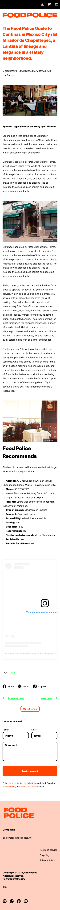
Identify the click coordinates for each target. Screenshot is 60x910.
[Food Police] (30, 15)
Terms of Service (29, 786)
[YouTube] (25, 901)
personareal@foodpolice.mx (17, 837)
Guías (12, 672)
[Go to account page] (42, 4)
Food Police (30, 872)
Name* (6, 729)
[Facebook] (18, 901)
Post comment (30, 771)
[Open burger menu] (56, 4)
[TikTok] (11, 901)
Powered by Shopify (14, 878)
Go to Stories (30, 709)
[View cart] (49, 4)
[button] (49, 4)
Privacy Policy (9, 786)
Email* (34, 729)
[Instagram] (4, 901)
